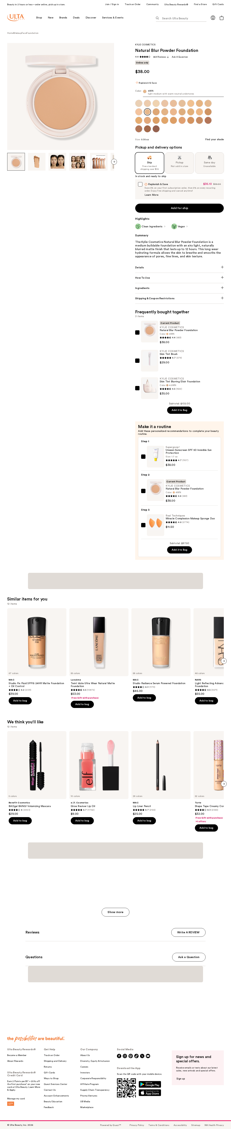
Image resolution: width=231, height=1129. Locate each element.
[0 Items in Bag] (221, 18)
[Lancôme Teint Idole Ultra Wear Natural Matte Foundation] (98, 653)
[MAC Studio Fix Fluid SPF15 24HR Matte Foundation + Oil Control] (36, 652)
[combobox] (179, 93)
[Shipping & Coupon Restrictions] (179, 298)
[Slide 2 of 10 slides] (37, 162)
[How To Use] (179, 278)
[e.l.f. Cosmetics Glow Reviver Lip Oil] (98, 773)
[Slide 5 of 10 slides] (99, 162)
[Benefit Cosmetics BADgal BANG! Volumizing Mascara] (36, 773)
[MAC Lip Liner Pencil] (161, 773)
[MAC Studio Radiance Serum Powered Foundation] (161, 650)
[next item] (114, 162)
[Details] (179, 268)
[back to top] (220, 1118)
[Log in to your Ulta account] (213, 17)
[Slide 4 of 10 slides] (78, 162)
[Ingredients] (179, 288)
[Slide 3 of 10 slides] (57, 162)
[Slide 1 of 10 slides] (16, 162)
